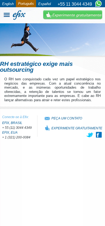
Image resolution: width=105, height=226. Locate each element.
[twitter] (90, 134)
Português (26, 4)
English (8, 4)
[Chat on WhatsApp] (98, 4)
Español (44, 4)
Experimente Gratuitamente (72, 15)
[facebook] (99, 134)
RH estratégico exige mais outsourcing (36, 67)
